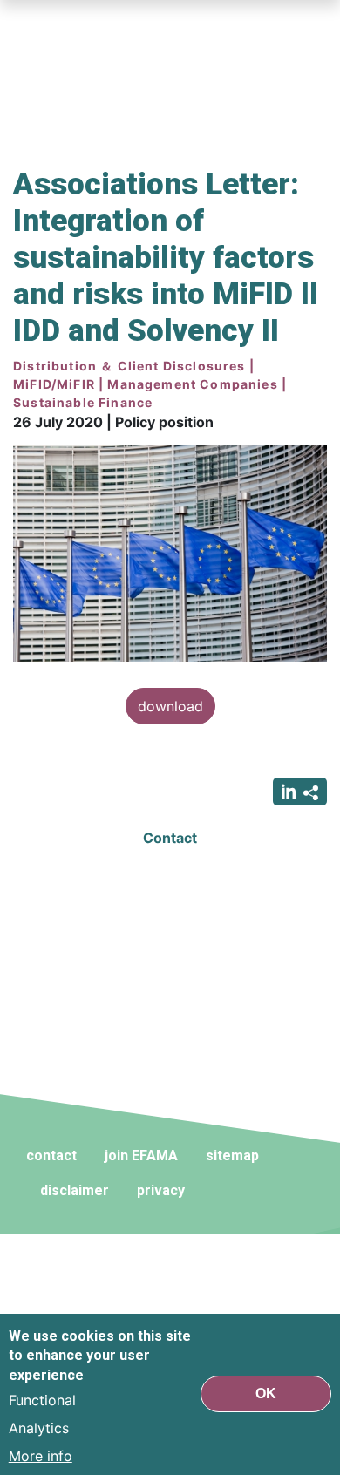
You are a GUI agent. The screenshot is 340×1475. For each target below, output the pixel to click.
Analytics (39, 1428)
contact (51, 1155)
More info (40, 1456)
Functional (42, 1400)
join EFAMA (141, 1155)
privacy (161, 1190)
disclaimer (74, 1190)
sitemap (232, 1155)
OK (265, 1393)
